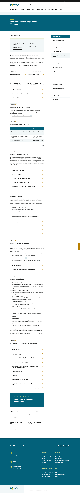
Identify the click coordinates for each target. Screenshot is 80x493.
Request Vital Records (59, 456)
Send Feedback (29, 488)
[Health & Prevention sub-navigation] (35, 9)
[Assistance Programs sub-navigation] (19, 9)
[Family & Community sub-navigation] (45, 9)
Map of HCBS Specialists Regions (22, 115)
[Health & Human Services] (15, 5)
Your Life (58, 458)
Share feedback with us (18, 468)
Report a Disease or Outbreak (47, 472)
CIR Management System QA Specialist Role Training (26, 260)
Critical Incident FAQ (19, 258)
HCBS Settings (31, 43)
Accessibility (57, 470)
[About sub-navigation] (61, 9)
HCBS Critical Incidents (33, 44)
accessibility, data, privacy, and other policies (43, 490)
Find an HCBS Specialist (17, 46)
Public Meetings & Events (46, 456)
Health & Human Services (28, 4)
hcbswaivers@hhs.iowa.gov (38, 131)
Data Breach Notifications (46, 464)
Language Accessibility (18, 403)
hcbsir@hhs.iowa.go (37, 137)
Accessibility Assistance (59, 462)
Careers (43, 458)
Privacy (56, 476)
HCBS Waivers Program (31, 65)
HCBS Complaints (32, 46)
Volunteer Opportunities (46, 460)
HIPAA (56, 472)
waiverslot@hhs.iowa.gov (38, 140)
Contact (44, 470)
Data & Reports (58, 454)
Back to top (13, 104)
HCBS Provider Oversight (17, 49)
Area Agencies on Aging (46, 474)
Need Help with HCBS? (17, 47)
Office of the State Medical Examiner (62, 460)
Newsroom (44, 462)
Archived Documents (46, 480)
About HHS (44, 454)
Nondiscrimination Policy (60, 474)
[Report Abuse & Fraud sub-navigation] (56, 9)
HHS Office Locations (46, 476)
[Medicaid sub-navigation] (25, 9)
